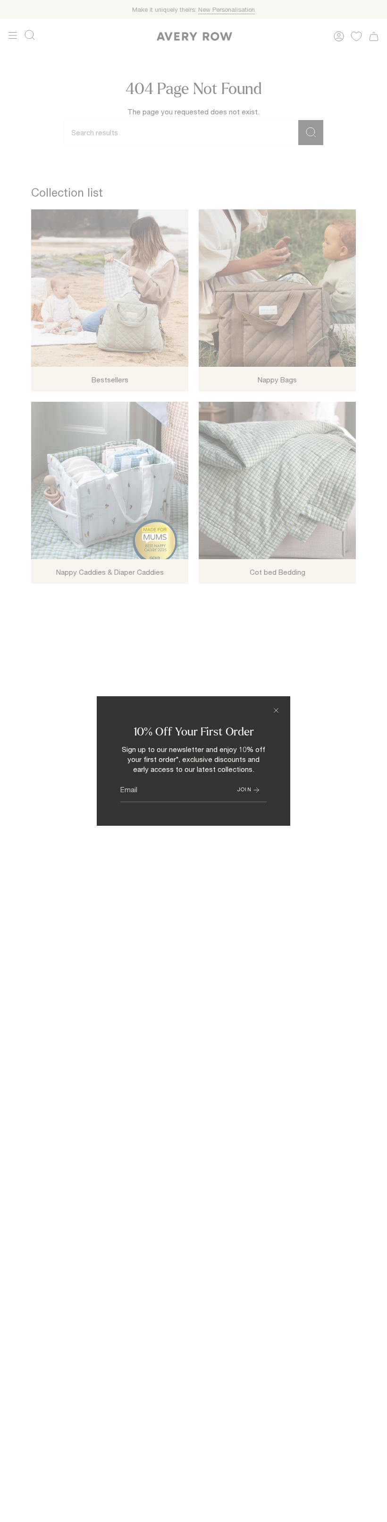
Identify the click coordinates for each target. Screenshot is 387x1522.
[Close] (276, 710)
